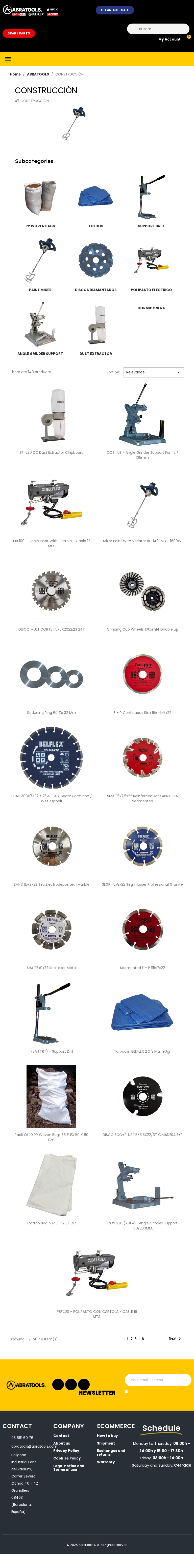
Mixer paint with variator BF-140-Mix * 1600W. (142, 540)
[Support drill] (151, 197)
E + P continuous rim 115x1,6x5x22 (142, 712)
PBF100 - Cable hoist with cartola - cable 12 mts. (51, 543)
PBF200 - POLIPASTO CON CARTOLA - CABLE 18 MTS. (97, 1314)
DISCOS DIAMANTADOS (96, 290)
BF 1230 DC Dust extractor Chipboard (52, 452)
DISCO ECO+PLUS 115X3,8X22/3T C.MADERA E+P (143, 1134)
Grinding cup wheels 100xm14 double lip (142, 629)
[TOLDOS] (95, 197)
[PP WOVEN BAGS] (40, 197)
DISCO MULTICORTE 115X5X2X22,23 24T (51, 629)
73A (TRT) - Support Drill (51, 1051)
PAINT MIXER (40, 290)
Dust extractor (96, 353)
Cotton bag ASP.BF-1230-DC (51, 1223)
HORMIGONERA (151, 308)
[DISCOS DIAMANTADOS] (95, 260)
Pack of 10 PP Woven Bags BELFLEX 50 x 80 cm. (51, 1137)
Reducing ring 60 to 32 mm (51, 712)
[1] (184, 1380)
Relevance (153, 372)
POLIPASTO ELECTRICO (151, 290)
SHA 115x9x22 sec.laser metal (52, 967)
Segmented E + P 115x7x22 (142, 967)
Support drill (151, 226)
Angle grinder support (40, 353)
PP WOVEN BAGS (40, 226)
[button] (115, 10)
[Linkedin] (71, 1384)
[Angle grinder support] (40, 324)
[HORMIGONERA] (151, 301)
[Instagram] (58, 1384)
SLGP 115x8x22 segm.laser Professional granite (142, 884)
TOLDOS (95, 226)
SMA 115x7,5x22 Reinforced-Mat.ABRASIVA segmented (142, 798)
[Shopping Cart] (186, 39)
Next (176, 1339)
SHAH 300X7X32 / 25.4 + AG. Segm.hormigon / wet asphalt (51, 798)
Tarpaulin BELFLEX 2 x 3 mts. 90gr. (142, 1051)
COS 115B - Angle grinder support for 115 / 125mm (142, 455)
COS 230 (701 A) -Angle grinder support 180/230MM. (142, 1226)
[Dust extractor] (95, 324)
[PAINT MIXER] (40, 260)
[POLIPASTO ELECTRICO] (151, 260)
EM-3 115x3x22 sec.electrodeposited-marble (51, 884)
